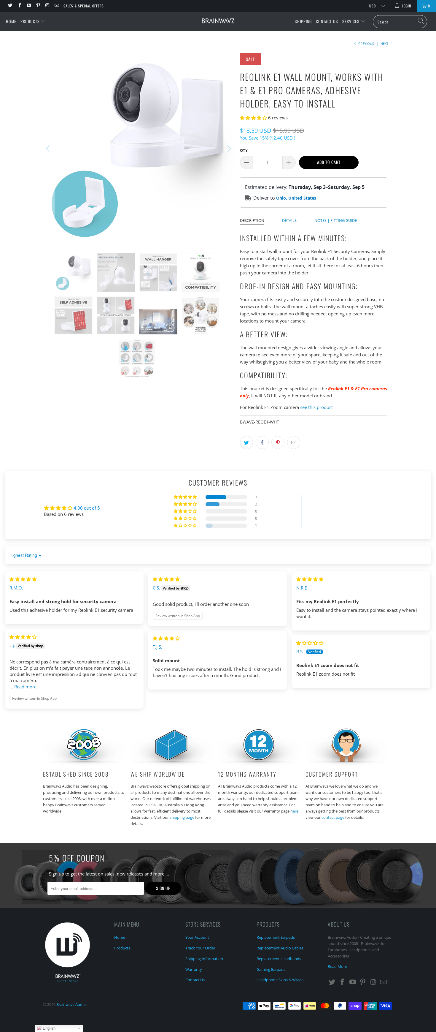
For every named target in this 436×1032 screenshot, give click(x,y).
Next (385, 43)
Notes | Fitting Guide (335, 220)
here (294, 811)
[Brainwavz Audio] (218, 21)
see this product (316, 407)
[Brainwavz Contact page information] (346, 764)
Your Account (197, 937)
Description (252, 220)
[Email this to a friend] (293, 442)
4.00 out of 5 (87, 508)
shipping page (182, 817)
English (48, 1028)
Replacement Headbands (279, 958)
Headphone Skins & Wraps (280, 979)
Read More (337, 966)
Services (351, 21)
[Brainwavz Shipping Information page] (171, 764)
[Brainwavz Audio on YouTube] (28, 5)
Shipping (303, 21)
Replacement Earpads (276, 937)
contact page (333, 817)
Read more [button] (25, 687)
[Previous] (49, 148)
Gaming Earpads (271, 969)
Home (11, 21)
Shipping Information (204, 958)
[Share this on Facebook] (262, 442)
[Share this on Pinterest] (277, 442)
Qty (244, 150)
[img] (22, 579)
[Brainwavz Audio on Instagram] (47, 5)
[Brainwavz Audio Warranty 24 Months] (259, 764)
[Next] (228, 148)
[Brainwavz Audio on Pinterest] (37, 5)
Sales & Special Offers (83, 5)
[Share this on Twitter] (246, 442)
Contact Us (327, 21)
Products (30, 21)
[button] (253, 118)
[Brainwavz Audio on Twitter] (9, 5)
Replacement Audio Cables (280, 948)
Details (289, 220)
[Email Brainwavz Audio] (56, 5)
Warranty (193, 969)
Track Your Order (200, 948)
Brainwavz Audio (71, 1004)
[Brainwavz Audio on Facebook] (19, 5)
